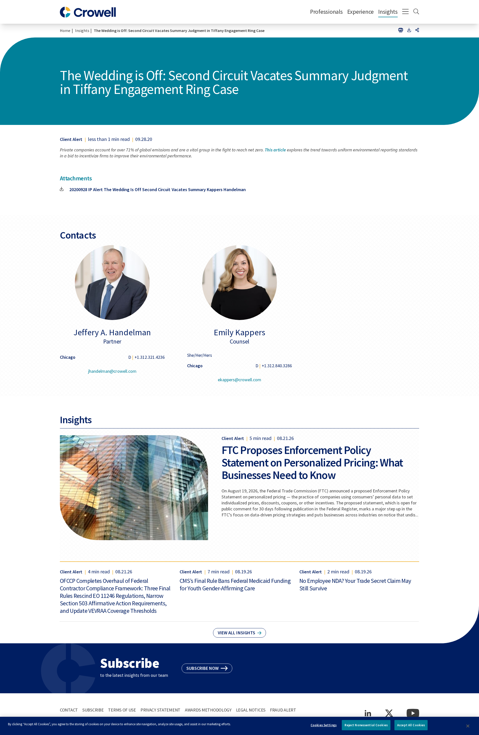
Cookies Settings (324, 725)
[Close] (467, 726)
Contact (69, 710)
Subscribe (93, 710)
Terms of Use (122, 710)
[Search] (416, 12)
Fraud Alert (283, 710)
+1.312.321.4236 (149, 357)
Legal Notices (250, 710)
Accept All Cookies (411, 725)
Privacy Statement (160, 710)
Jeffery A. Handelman (112, 332)
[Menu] (405, 12)
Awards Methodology (208, 710)
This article (275, 150)
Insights (388, 11)
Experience (360, 11)
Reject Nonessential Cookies (366, 725)
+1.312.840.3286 (277, 365)
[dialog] (239, 726)
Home (65, 30)
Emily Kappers (239, 332)
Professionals (326, 11)
